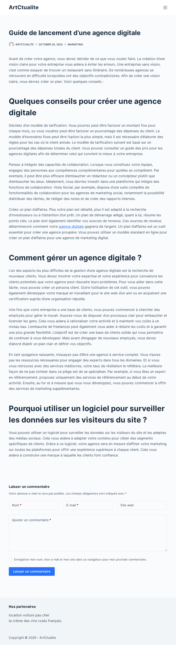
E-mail (72, 505)
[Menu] (165, 7)
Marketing (75, 44)
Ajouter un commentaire (31, 520)
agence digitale (71, 226)
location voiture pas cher (29, 615)
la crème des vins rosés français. (35, 621)
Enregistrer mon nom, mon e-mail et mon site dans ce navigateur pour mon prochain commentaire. (80, 559)
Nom (16, 505)
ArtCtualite (24, 7)
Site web (127, 505)
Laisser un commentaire (31, 571)
